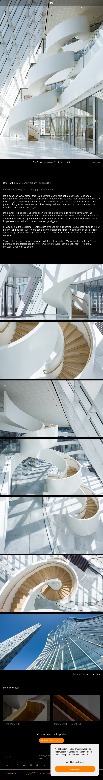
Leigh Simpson (92, 674)
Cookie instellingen (75, 762)
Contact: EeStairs (13, 774)
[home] (51, 3)
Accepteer (75, 769)
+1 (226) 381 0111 (31, 774)
